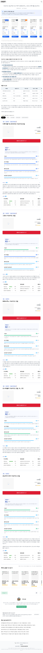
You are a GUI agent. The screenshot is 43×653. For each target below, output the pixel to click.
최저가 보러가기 (21, 140)
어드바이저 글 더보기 (21, 606)
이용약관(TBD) (17, 646)
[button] (6, 28)
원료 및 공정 (18, 117)
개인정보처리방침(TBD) (24, 646)
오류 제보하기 (36, 614)
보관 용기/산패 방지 (25, 117)
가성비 (8, 117)
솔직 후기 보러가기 (37, 130)
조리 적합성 (12, 117)
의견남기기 (4, 592)
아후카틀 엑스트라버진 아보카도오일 (34, 582)
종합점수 (3, 117)
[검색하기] (41, 1)
